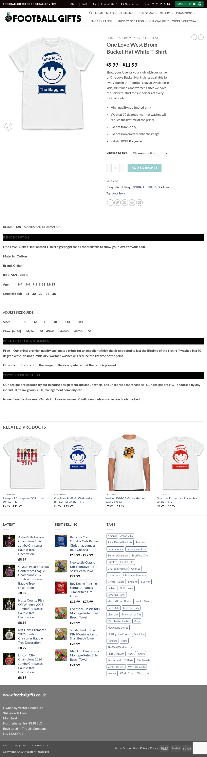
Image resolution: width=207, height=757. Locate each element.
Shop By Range (101, 21)
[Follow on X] (164, 4)
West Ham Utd (137, 667)
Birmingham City (136, 549)
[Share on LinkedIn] (139, 202)
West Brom (118, 193)
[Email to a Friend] (124, 202)
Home (99, 13)
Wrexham (143, 673)
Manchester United (119, 621)
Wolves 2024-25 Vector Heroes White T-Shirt (125, 500)
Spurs (141, 653)
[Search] (90, 13)
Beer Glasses (115, 549)
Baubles (140, 542)
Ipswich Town (142, 601)
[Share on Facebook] (110, 202)
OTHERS (165, 13)
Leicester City (131, 608)
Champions (184, 13)
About (73, 4)
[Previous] (3, 474)
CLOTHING (126, 13)
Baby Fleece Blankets (120, 542)
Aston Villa (126, 536)
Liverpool (113, 614)
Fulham (112, 588)
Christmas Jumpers (134, 575)
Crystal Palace (116, 581)
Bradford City (140, 555)
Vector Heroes (116, 667)
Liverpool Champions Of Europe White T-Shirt (23, 500)
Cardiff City (127, 562)
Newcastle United (118, 627)
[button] (129, 4)
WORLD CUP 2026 (184, 21)
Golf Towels (126, 588)
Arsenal (112, 536)
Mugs (110, 13)
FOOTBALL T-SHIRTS (143, 187)
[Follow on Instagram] (157, 4)
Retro (124, 640)
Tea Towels (143, 660)
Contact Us (107, 4)
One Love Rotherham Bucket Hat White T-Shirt (177, 500)
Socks (131, 653)
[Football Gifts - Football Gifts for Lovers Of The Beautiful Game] (43, 17)
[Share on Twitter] (117, 202)
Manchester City (132, 614)
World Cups (127, 673)
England (132, 581)
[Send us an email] (168, 4)
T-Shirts (128, 660)
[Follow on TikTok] (160, 4)
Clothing (125, 187)
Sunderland (114, 660)
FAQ (84, 4)
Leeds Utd (113, 608)
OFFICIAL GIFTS (159, 21)
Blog (94, 4)
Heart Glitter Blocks (119, 601)
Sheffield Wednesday (120, 647)
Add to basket (145, 167)
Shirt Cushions (116, 653)
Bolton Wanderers (118, 555)
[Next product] (194, 37)
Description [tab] (12, 226)
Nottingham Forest (119, 634)
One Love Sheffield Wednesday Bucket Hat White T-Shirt (73, 500)
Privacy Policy (149, 748)
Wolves (112, 673)
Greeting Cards (117, 594)
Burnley (112, 562)
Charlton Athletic (118, 568)
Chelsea (135, 568)
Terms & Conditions (127, 748)
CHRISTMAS (146, 13)
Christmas (114, 575)
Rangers (112, 640)
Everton (145, 581)
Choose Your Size (117, 152)
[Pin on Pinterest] (132, 202)
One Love (152, 38)
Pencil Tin (139, 634)
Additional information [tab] (42, 226)
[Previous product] (201, 37)
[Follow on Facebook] (153, 4)
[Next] (204, 474)
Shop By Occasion (131, 21)
